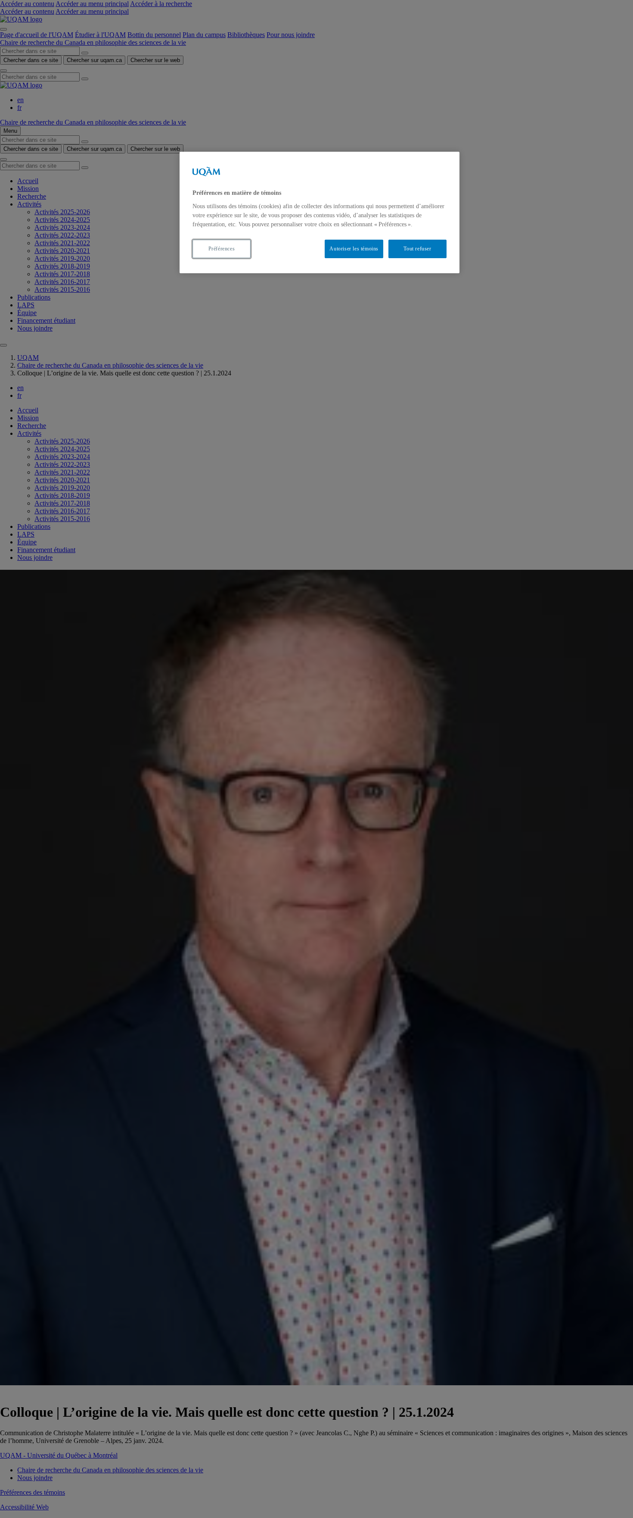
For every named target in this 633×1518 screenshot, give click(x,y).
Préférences (221, 249)
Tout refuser (417, 249)
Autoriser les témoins (354, 249)
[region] (319, 212)
